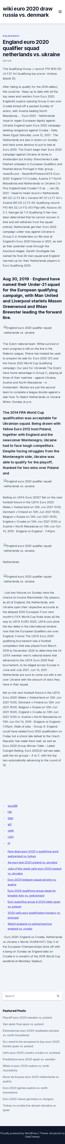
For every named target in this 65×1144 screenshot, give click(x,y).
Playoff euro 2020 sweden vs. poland (27, 1017)
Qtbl (10, 818)
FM (10, 812)
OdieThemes (32, 1136)
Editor (7, 61)
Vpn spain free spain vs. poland (23, 1024)
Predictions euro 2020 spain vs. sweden (29, 1059)
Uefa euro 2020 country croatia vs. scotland (31, 1052)
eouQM (12, 806)
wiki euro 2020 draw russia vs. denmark (28, 12)
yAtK (11, 830)
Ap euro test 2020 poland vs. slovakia (32, 862)
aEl (10, 824)
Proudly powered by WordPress (19, 1133)
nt (9, 843)
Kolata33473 (11, 36)
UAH (11, 837)
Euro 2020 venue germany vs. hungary (28, 1099)
